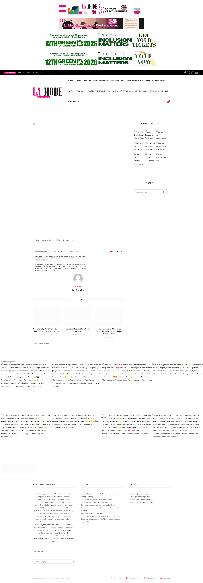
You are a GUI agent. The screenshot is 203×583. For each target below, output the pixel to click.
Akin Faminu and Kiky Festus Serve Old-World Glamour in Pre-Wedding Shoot (109, 331)
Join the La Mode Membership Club (31, 73)
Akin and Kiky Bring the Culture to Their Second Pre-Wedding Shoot (46, 329)
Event (95, 80)
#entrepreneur (41, 251)
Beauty (91, 91)
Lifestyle (87, 80)
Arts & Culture (120, 91)
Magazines (126, 80)
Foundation (137, 80)
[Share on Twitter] (164, 107)
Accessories (43, 97)
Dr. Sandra (44, 108)
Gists (70, 91)
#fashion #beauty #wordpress (67, 251)
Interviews (104, 80)
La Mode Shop (161, 91)
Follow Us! (139, 164)
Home (70, 80)
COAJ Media (65, 578)
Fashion (80, 91)
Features (115, 80)
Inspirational (103, 91)
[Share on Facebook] (161, 107)
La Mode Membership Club (141, 91)
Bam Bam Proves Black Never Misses (78, 329)
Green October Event (155, 80)
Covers (78, 80)
